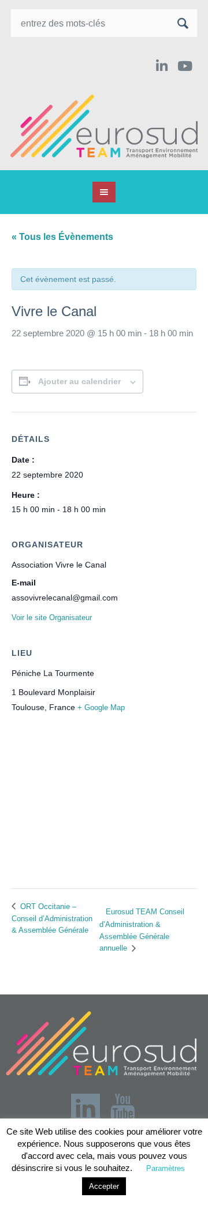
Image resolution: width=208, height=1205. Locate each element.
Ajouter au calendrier (79, 381)
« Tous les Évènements (62, 237)
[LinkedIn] (161, 66)
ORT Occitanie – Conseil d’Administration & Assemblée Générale (52, 918)
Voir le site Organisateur (52, 617)
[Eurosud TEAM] (104, 126)
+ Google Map (101, 707)
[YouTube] (122, 1108)
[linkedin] (85, 1108)
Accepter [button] (104, 1186)
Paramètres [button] (165, 1168)
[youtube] (186, 66)
